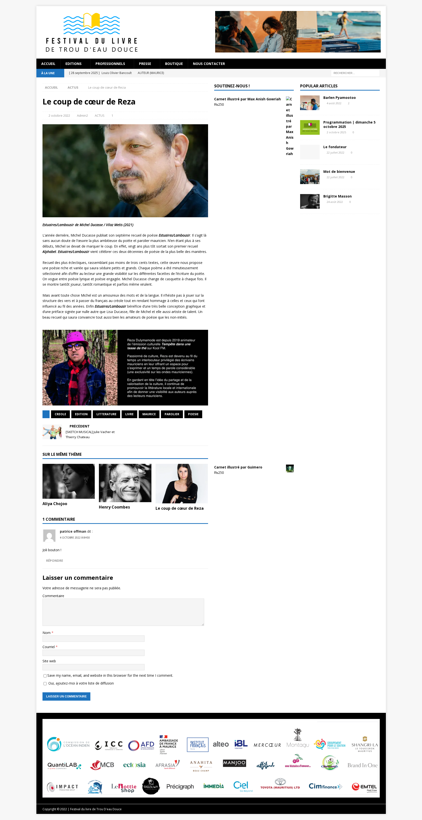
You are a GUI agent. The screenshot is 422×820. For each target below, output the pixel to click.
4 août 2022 (334, 103)
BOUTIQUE (174, 63)
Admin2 (82, 115)
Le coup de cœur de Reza (180, 508)
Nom (47, 632)
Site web (49, 661)
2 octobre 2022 (59, 115)
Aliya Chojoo (54, 503)
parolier (172, 414)
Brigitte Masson (337, 196)
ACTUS (100, 115)
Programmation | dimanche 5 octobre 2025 (349, 124)
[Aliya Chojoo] (68, 481)
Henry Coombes (114, 507)
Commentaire (53, 595)
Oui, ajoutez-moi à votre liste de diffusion (80, 683)
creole (60, 414)
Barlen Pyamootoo (339, 97)
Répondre (54, 560)
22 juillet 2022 (335, 152)
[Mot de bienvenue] (310, 176)
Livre (129, 414)
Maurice (149, 414)
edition (81, 414)
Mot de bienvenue (339, 171)
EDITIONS (73, 63)
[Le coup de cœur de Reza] (182, 483)
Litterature (106, 414)
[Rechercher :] (355, 72)
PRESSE (145, 63)
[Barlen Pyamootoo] (310, 102)
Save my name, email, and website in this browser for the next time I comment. (110, 675)
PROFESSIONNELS (110, 63)
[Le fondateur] (310, 152)
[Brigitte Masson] (310, 201)
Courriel (49, 646)
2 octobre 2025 (336, 132)
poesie (193, 414)
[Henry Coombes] (125, 483)
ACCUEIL (48, 63)
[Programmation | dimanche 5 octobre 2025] (310, 127)
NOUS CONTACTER (209, 63)
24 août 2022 (335, 202)
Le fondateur (335, 147)
